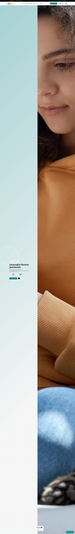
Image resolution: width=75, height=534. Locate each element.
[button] (66, 3)
